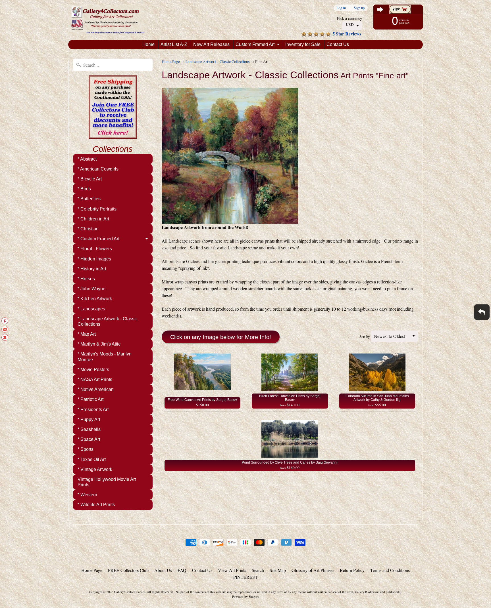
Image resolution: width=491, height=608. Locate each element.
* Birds (84, 188)
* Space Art (89, 439)
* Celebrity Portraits (97, 209)
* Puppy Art (89, 419)
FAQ (182, 570)
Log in (341, 8)
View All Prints (232, 570)
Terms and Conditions (390, 570)
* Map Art (87, 334)
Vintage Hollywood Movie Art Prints (107, 482)
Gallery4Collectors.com (129, 592)
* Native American (96, 389)
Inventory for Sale (303, 44)
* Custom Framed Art (98, 238)
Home (148, 44)
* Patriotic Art (90, 399)
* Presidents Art (93, 409)
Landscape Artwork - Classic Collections (217, 61)
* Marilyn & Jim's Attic (99, 344)
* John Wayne (91, 288)
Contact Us (337, 44)
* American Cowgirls (98, 169)
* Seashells (89, 429)
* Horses (86, 278)
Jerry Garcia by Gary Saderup (61, 585)
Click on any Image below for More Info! (220, 337)
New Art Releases (211, 44)
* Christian (88, 228)
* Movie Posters (93, 369)
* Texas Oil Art (92, 459)
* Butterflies (89, 198)
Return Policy (352, 570)
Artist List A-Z (174, 44)
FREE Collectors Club (128, 570)
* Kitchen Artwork (95, 298)
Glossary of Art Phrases (313, 570)
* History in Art (92, 268)
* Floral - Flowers (95, 248)
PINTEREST (245, 577)
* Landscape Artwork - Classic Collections (108, 321)
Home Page (171, 61)
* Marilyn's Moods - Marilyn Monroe (105, 357)
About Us (163, 570)
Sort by (364, 336)
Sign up (359, 8)
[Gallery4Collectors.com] (107, 20)
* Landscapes (91, 308)
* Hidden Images (94, 258)
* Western (87, 494)
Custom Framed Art (255, 44)
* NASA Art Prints (95, 379)
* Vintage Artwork (95, 469)
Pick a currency (349, 18)
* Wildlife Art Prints (96, 504)
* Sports (85, 449)
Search (258, 570)
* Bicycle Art (90, 178)
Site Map (278, 570)
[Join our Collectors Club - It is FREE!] (113, 135)
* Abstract (87, 159)
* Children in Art (93, 218)
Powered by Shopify (245, 596)
